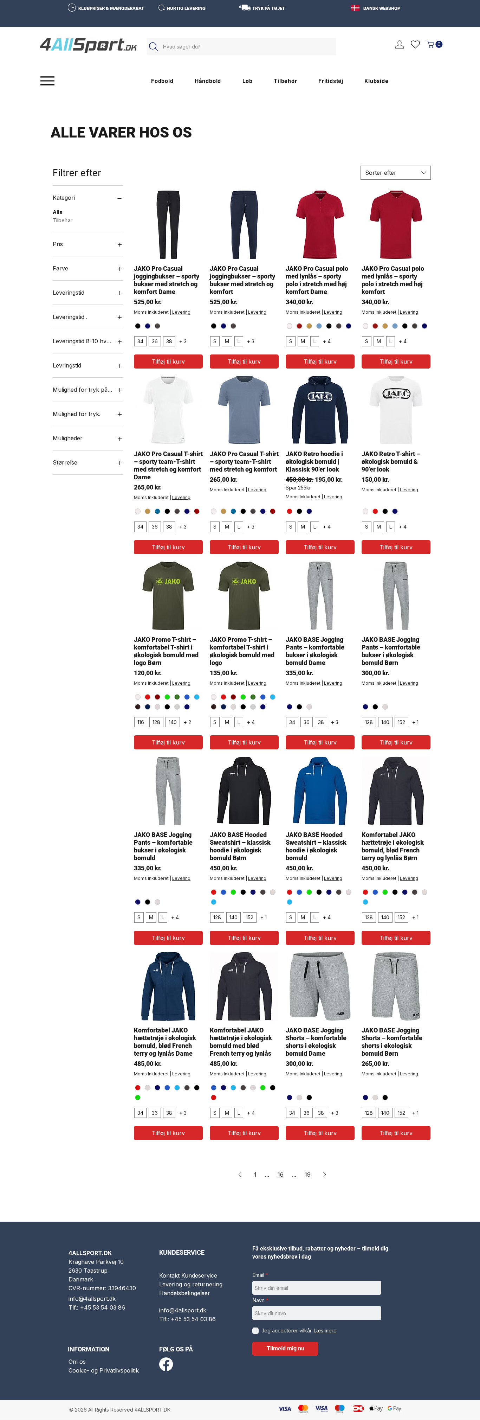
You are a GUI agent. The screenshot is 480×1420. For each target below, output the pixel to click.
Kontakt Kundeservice (188, 1275)
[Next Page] (324, 1175)
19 (308, 1174)
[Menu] (47, 80)
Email (258, 1275)
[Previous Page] (240, 1175)
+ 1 (415, 722)
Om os (77, 1361)
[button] (435, 44)
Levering (181, 312)
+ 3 (183, 341)
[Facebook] (166, 1364)
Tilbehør (62, 220)
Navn (259, 1300)
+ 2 (187, 722)
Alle (58, 212)
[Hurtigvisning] (168, 224)
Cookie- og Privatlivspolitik (104, 1370)
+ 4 (327, 341)
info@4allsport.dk (92, 1298)
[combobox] (396, 173)
